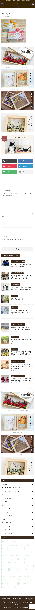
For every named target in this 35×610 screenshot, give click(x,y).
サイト (3, 229)
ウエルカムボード (6, 552)
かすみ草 (4, 548)
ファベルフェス (6, 566)
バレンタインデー (6, 562)
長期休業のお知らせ (17, 299)
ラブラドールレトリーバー (14, 573)
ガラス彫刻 (18, 555)
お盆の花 (29, 545)
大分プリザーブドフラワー (8, 580)
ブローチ (30, 566)
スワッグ (21, 559)
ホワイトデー (23, 569)
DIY (19, 541)
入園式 (19, 576)
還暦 (15, 587)
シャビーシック (6, 559)
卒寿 (25, 576)
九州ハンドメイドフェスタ (8, 576)
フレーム (23, 566)
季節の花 (20, 580)
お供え (22, 545)
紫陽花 (4, 587)
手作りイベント (28, 580)
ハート (27, 559)
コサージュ (26, 555)
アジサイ (11, 548)
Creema (14, 541)
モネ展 (4, 573)
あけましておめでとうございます (10, 545)
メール (4, 223)
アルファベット (20, 548)
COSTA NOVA (5, 541)
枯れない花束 (22, 583)
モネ (30, 569)
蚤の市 (9, 587)
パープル (16, 562)
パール (22, 562)
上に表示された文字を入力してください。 (13, 239)
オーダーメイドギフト (7, 555)
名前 (3, 216)
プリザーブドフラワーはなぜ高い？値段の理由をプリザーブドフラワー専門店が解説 (22, 366)
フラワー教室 (15, 566)
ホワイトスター (14, 569)
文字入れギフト (13, 583)
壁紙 (29, 576)
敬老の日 (4, 583)
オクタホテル (17, 552)
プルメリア (5, 569)
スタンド (14, 559)
